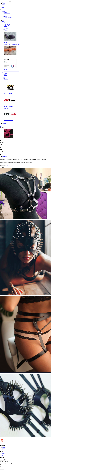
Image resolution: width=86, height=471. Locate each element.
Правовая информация (5, 455)
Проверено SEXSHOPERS (8, 17)
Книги (5, 19)
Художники (6, 30)
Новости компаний (7, 13)
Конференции (6, 79)
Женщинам (5, 73)
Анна (7, 165)
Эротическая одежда (7, 76)
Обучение (5, 80)
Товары (3, 72)
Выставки (5, 78)
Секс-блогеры (6, 28)
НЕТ (3, 469)
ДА (1, 469)
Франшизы (5, 27)
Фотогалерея (4, 123)
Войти (3, 7)
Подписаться (2, 460)
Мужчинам (5, 75)
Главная (3, 10)
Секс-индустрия (6, 15)
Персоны (5, 26)
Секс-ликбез (6, 14)
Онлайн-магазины (7, 23)
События (5, 16)
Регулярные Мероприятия (8, 81)
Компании (3, 21)
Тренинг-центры (6, 25)
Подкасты (5, 29)
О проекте (3, 453)
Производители (6, 22)
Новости (3, 11)
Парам (5, 74)
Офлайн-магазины (7, 24)
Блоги (3, 20)
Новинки (5, 12)
